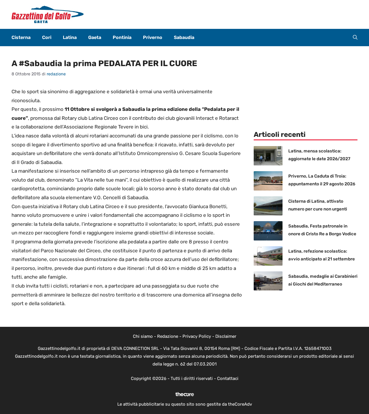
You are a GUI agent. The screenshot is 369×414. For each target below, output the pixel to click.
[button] (355, 37)
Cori (46, 37)
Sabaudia (184, 37)
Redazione (167, 336)
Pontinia (122, 37)
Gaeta (94, 37)
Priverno (152, 37)
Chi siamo (143, 336)
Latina (70, 37)
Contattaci (227, 378)
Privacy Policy (196, 336)
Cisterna (21, 37)
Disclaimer (225, 336)
